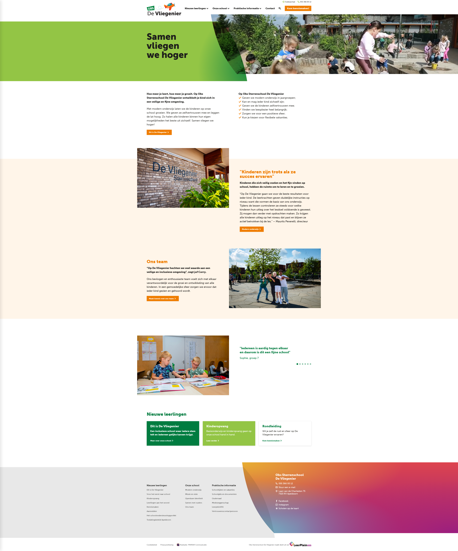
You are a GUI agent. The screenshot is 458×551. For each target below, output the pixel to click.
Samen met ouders (193, 503)
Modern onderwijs (193, 490)
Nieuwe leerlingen (157, 485)
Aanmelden (152, 511)
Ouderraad (216, 498)
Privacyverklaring (166, 545)
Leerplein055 (218, 507)
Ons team (189, 507)
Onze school (192, 485)
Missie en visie (191, 494)
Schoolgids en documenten (224, 494)
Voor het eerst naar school (158, 494)
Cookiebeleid (152, 545)
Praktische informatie (224, 485)
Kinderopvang (153, 498)
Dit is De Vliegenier (155, 490)
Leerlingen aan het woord (158, 503)
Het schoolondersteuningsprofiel (161, 515)
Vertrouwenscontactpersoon (225, 511)
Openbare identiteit (194, 498)
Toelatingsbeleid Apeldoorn (159, 520)
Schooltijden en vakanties (223, 490)
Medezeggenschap (220, 503)
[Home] (164, 9)
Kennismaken (153, 507)
